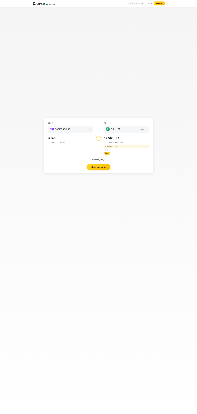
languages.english (136, 4)
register (159, 3)
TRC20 (107, 153)
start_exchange (98, 167)
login (150, 4)
